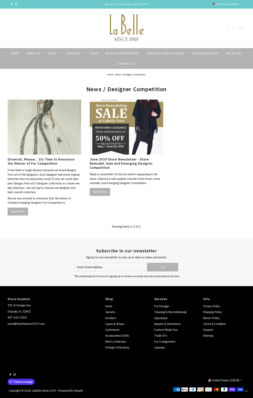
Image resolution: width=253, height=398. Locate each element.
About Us (34, 53)
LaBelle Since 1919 (44, 390)
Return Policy (211, 318)
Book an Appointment (122, 53)
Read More (18, 211)
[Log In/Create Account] (233, 28)
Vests (108, 306)
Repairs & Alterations (167, 324)
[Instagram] (16, 4)
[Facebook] (11, 4)
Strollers (110, 318)
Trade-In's (160, 335)
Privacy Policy (211, 306)
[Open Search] (227, 28)
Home (15, 53)
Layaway (159, 347)
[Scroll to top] (246, 391)
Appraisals (161, 318)
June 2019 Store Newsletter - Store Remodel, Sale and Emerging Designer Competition (121, 163)
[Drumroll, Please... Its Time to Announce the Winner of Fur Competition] (44, 127)
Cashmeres (112, 329)
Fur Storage (161, 306)
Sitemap (208, 335)
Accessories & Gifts (117, 335)
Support (208, 329)
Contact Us (126, 63)
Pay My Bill (234, 53)
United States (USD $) (228, 4)
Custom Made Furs (166, 329)
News (118, 74)
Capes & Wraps (114, 324)
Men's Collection (115, 341)
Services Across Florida (165, 53)
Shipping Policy (212, 312)
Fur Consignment (164, 341)
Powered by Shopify (70, 390)
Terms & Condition (214, 324)
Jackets (110, 312)
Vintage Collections (117, 347)
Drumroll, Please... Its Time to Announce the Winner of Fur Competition (41, 161)
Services (74, 53)
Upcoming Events (204, 53)
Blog (94, 53)
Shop (52, 53)
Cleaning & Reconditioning (170, 312)
